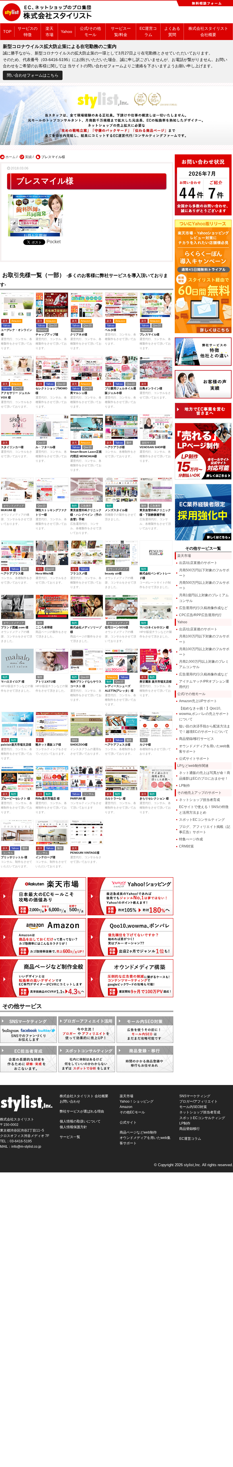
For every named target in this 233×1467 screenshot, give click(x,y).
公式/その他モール (90, 31)
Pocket (54, 241)
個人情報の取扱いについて (80, 1121)
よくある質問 (172, 31)
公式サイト (128, 1122)
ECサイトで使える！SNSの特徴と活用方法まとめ (203, 809)
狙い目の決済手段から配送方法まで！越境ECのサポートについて (204, 729)
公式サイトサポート (194, 759)
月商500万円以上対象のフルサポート (204, 585)
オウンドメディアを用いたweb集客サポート (204, 749)
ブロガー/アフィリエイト (198, 1101)
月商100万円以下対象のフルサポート (204, 639)
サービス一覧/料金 (121, 31)
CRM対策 (186, 846)
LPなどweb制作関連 (193, 766)
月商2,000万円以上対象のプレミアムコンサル (204, 664)
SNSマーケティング (194, 1096)
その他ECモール (132, 1112)
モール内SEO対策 (193, 1107)
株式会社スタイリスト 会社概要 (208, 31)
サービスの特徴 (28, 31)
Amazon (126, 1107)
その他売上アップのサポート (199, 793)
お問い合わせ (70, 1101)
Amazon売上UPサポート (198, 701)
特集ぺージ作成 (191, 839)
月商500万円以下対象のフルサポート (204, 573)
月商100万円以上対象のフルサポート (204, 651)
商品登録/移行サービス (196, 739)
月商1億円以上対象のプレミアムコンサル (204, 598)
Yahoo (66, 31)
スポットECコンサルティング (202, 820)
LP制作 (184, 786)
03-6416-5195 (21, 1141)
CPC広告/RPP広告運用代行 (200, 615)
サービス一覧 (70, 1137)
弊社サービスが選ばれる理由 (82, 1111)
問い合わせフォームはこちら (33, 75)
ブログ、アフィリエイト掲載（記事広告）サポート (204, 829)
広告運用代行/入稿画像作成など (203, 608)
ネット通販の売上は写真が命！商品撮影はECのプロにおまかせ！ (204, 775)
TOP (7, 31)
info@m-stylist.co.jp (26, 1147)
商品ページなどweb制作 (138, 1132)
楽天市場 (49, 31)
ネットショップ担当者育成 (199, 800)
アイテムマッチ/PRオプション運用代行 (204, 684)
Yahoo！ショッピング (136, 1101)
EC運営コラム (148, 31)
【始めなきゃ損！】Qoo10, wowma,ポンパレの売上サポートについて (204, 713)
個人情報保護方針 (73, 1127)
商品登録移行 (189, 1129)
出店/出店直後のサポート (198, 563)
